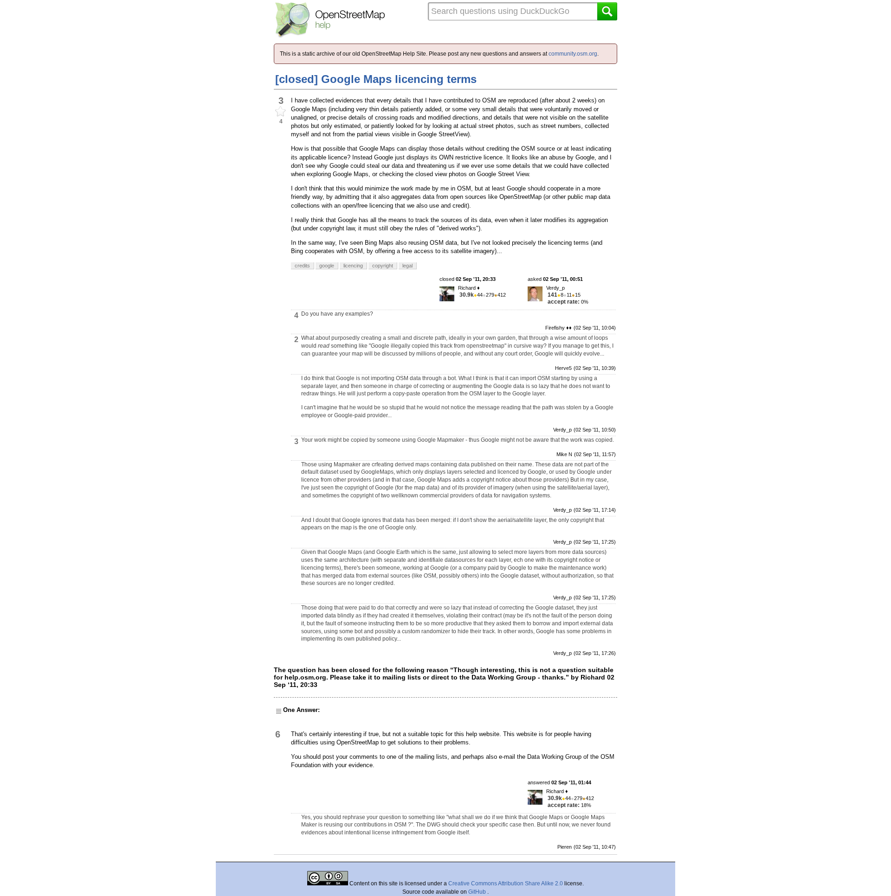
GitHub (477, 892)
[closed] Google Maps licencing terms (376, 79)
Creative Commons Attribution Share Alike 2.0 (505, 883)
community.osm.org (573, 54)
